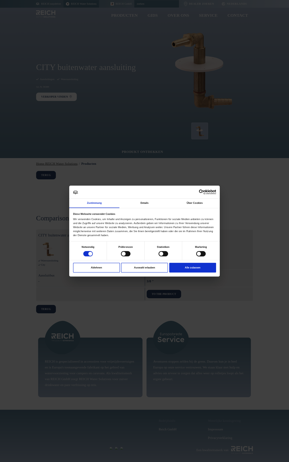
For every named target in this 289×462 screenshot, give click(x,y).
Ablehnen (96, 267)
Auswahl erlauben (144, 267)
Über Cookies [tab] (195, 203)
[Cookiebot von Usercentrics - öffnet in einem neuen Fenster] (201, 191)
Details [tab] (144, 203)
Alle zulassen (192, 267)
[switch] (125, 253)
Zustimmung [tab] (94, 203)
